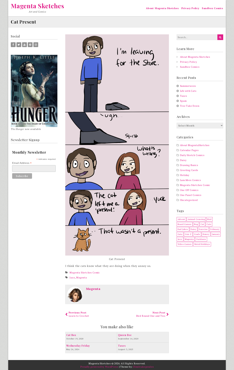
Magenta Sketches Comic (85, 272)
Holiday (184, 175)
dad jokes (183, 229)
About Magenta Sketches (162, 8)
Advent (181, 219)
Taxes (183, 95)
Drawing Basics (189, 165)
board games (185, 224)
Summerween (188, 85)
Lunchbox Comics (190, 180)
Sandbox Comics (212, 8)
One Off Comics (189, 190)
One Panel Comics (191, 195)
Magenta (81, 277)
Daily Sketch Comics (192, 155)
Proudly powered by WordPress (99, 366)
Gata (180, 234)
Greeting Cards (189, 170)
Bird (209, 219)
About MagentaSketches (195, 145)
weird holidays (202, 244)
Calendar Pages (189, 150)
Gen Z (188, 234)
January (216, 234)
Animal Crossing (196, 219)
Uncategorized (189, 200)
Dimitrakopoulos (143, 366)
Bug (196, 224)
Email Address (22, 163)
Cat (202, 224)
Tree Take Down (189, 105)
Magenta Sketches (37, 6)
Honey (206, 234)
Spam (183, 100)
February (214, 229)
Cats (209, 224)
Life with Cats (188, 90)
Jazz (72, 277)
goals (197, 234)
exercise (203, 229)
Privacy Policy (190, 8)
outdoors (201, 239)
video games (185, 244)
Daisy (183, 160)
